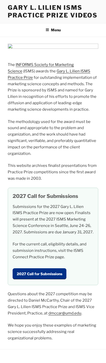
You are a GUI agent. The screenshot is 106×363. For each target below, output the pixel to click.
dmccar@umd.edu (64, 313)
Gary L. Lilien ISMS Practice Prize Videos (53, 11)
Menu (56, 30)
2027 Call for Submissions (39, 274)
